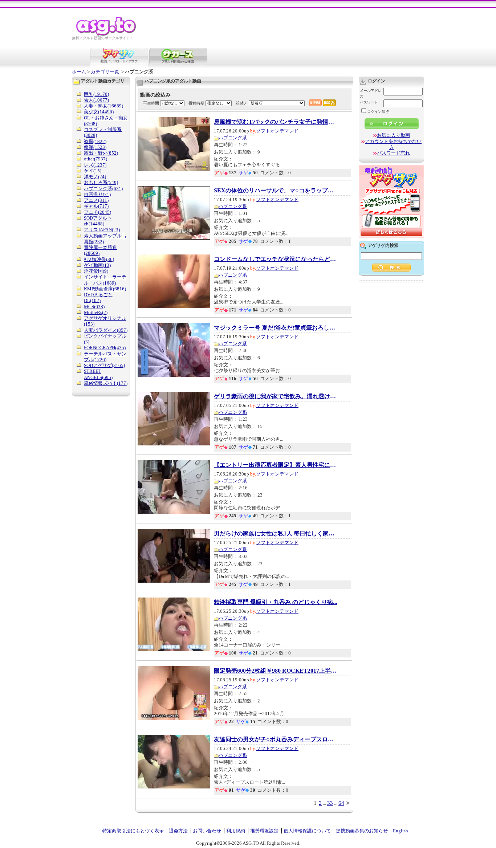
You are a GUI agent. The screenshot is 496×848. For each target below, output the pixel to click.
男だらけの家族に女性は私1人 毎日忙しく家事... (275, 534)
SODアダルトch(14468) (98, 221)
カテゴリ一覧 (105, 71)
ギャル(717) (96, 206)
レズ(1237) (95, 165)
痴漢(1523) (95, 147)
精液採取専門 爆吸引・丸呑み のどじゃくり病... (275, 602)
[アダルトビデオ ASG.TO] (106, 34)
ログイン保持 (378, 112)
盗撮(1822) (95, 141)
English (400, 830)
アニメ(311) (96, 200)
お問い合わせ (207, 830)
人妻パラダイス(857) (105, 330)
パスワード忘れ (393, 153)
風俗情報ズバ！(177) (105, 383)
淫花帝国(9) (96, 271)
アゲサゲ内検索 (383, 245)
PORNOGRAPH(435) (105, 347)
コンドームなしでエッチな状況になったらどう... (275, 259)
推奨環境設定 (264, 830)
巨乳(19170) (96, 94)
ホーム (79, 71)
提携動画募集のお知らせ (362, 830)
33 (330, 803)
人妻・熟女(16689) (103, 106)
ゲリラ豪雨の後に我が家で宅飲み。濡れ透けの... (275, 396)
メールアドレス (371, 93)
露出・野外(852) (101, 153)
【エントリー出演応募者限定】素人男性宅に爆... (275, 465)
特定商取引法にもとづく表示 (133, 830)
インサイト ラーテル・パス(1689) (105, 279)
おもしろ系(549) (101, 182)
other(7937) (95, 159)
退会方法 (178, 830)
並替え (242, 103)
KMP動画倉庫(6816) (105, 289)
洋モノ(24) (95, 176)
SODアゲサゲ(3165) (104, 365)
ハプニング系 (233, 137)
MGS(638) (94, 306)
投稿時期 (196, 103)
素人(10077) (96, 100)
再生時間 (151, 103)
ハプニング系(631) (103, 188)
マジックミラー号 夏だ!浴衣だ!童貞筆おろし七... (275, 328)
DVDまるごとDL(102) (98, 297)
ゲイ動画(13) (97, 265)
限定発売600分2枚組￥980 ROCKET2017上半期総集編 (275, 671)
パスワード (369, 102)
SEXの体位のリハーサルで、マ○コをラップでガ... (275, 190)
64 (341, 803)
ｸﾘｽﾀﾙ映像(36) (99, 259)
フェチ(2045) (97, 212)
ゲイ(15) (92, 171)
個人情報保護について (307, 830)
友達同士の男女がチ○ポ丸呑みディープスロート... (275, 739)
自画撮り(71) (97, 194)
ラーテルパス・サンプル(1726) (105, 356)
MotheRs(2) (95, 312)
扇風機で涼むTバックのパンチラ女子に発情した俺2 (275, 122)
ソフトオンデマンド (277, 131)
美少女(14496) (99, 111)
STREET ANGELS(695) (98, 374)
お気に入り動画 (393, 135)
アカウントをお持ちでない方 (393, 144)
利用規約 (235, 830)
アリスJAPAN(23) (102, 229)
